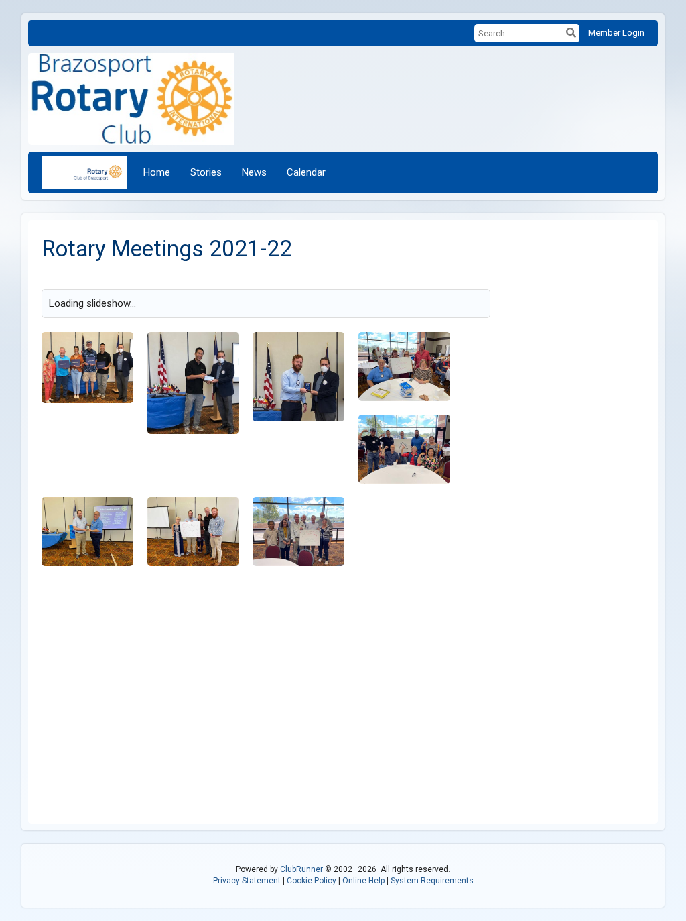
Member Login (616, 33)
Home (156, 172)
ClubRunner (301, 869)
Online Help (363, 880)
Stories (206, 172)
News (254, 172)
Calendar (306, 172)
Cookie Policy (311, 880)
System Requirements (432, 880)
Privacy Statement (247, 880)
